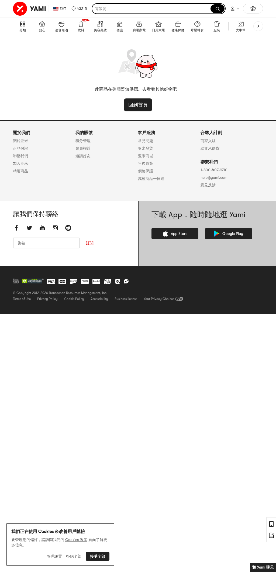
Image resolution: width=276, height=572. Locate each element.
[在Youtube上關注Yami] (42, 228)
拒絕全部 (73, 556)
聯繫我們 (20, 156)
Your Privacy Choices (159, 299)
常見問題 (145, 141)
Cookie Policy (74, 299)
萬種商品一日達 (151, 178)
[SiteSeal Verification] (33, 281)
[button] (79, 8)
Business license (126, 299)
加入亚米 (20, 163)
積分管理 (83, 141)
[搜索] (218, 8)
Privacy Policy (47, 299)
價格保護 (145, 171)
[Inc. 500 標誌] (16, 281)
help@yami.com (214, 177)
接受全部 (97, 556)
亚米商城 (145, 156)
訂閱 (90, 243)
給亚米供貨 (210, 148)
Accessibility (99, 299)
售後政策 (145, 163)
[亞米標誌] (29, 9)
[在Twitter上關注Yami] (29, 228)
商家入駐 (208, 141)
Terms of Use (22, 299)
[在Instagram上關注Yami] (55, 228)
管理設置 (54, 556)
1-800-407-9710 (214, 170)
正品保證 (20, 148)
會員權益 (83, 148)
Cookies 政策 (76, 539)
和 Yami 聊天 (263, 567)
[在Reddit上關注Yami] (68, 228)
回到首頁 (138, 105)
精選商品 (20, 171)
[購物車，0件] (253, 8)
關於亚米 (20, 141)
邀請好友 (83, 156)
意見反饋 (208, 185)
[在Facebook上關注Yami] (16, 228)
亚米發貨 (145, 148)
